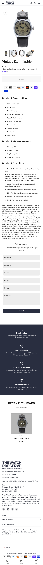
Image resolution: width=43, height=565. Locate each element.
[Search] (31, 3)
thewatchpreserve (17, 553)
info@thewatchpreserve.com (15, 472)
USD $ (8, 547)
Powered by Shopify (30, 553)
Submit (21, 311)
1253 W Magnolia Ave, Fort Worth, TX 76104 (24, 481)
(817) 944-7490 (10, 474)
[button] (31, 3)
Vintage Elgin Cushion (21, 438)
